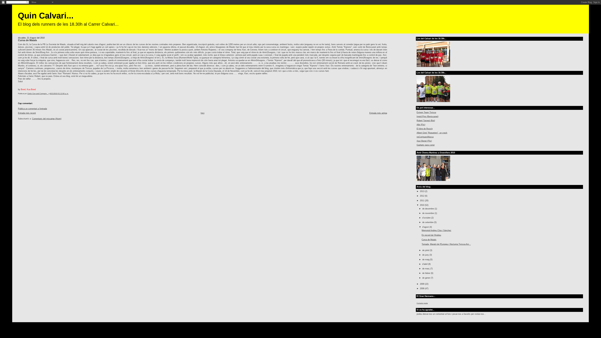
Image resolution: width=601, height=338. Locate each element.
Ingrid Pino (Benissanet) (427, 116)
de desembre (428, 208)
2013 (422, 191)
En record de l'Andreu (431, 235)
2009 (422, 284)
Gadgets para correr (426, 145)
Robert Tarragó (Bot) (426, 120)
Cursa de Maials (429, 239)
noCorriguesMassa (425, 137)
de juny (425, 255)
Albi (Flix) (421, 124)
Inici (202, 113)
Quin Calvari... (46, 15)
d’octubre (426, 218)
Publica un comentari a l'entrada (32, 109)
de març (426, 268)
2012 (422, 196)
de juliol (426, 250)
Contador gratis (422, 303)
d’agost (425, 227)
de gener (426, 278)
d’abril (425, 264)
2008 (422, 288)
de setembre (428, 222)
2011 (422, 200)
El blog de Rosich (425, 129)
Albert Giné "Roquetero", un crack (432, 133)
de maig (426, 259)
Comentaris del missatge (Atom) (46, 119)
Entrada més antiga (378, 113)
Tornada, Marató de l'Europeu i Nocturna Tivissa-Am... (446, 244)
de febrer (426, 273)
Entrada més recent (27, 113)
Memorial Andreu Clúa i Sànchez (436, 230)
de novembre (428, 213)
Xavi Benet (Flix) (424, 141)
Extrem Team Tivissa (426, 112)
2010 (422, 205)
